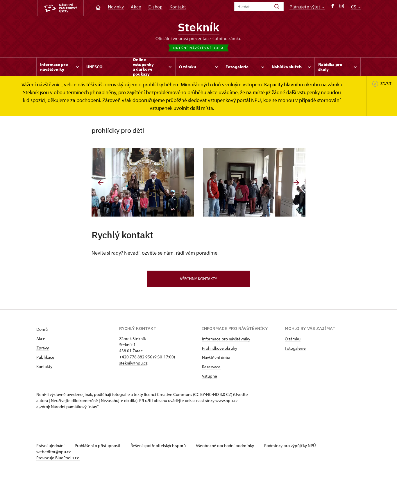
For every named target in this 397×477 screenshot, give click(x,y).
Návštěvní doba (216, 357)
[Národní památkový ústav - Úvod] (60, 8)
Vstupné (209, 376)
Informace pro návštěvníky (226, 339)
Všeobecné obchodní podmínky (225, 445)
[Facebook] (332, 7)
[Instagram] (341, 7)
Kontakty (44, 366)
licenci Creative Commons (168, 394)
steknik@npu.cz (133, 363)
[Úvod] (98, 7)
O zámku (293, 339)
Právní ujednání (50, 445)
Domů (42, 329)
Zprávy (42, 348)
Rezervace (211, 366)
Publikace (45, 357)
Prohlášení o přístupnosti (98, 445)
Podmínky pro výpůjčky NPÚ (290, 445)
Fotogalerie (295, 348)
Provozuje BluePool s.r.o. (58, 457)
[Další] (296, 182)
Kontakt (177, 7)
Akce (136, 7)
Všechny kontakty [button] (198, 278)
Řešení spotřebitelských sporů (158, 445)
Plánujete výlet (305, 7)
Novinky (116, 7)
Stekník (198, 27)
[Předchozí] (100, 182)
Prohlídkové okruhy (219, 348)
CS (354, 7)
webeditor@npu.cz (53, 451)
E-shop (155, 7)
